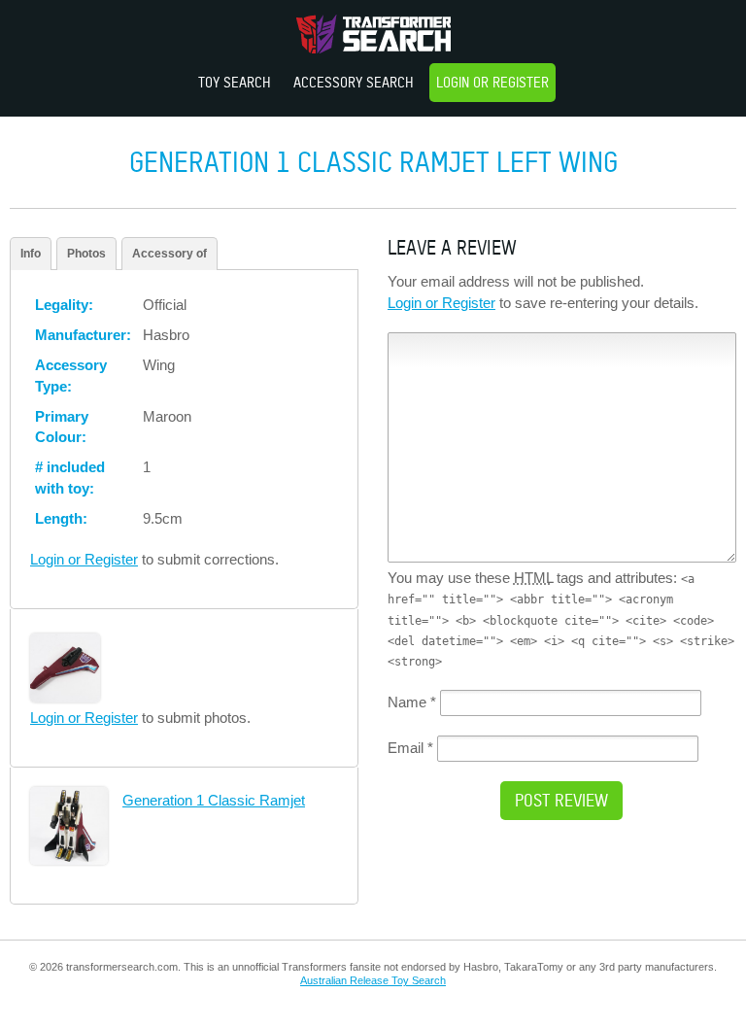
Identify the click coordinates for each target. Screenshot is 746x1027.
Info (30, 253)
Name (412, 702)
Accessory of (169, 253)
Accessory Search (353, 82)
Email (410, 747)
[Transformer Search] (373, 34)
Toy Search (234, 82)
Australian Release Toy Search (373, 980)
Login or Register (492, 82)
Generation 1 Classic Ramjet (213, 800)
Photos (86, 253)
